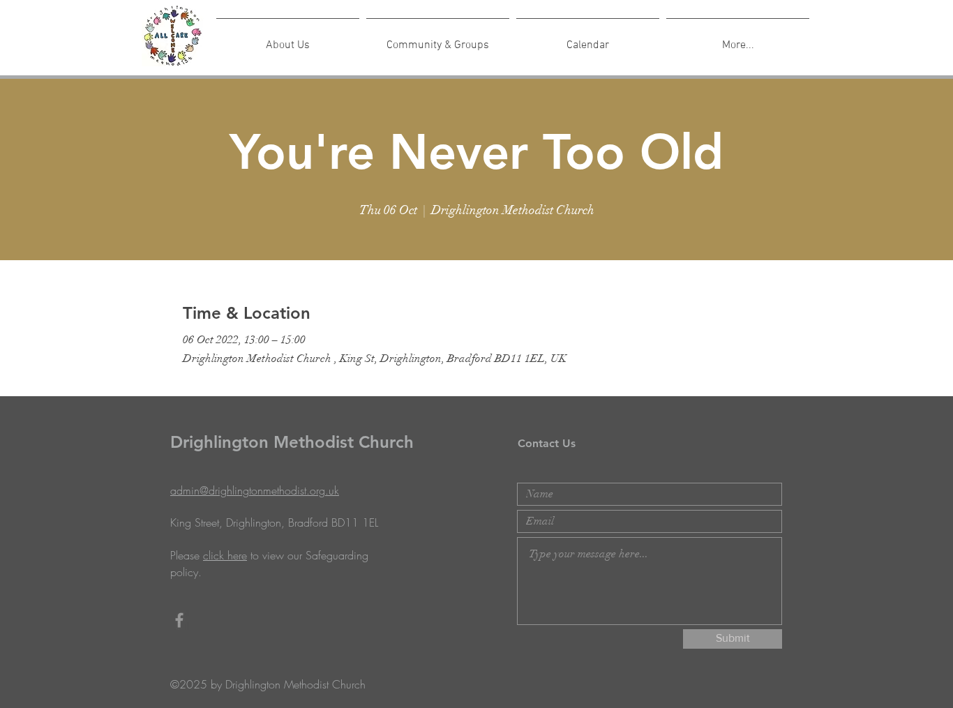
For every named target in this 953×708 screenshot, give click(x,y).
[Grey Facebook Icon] (179, 620)
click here (225, 555)
